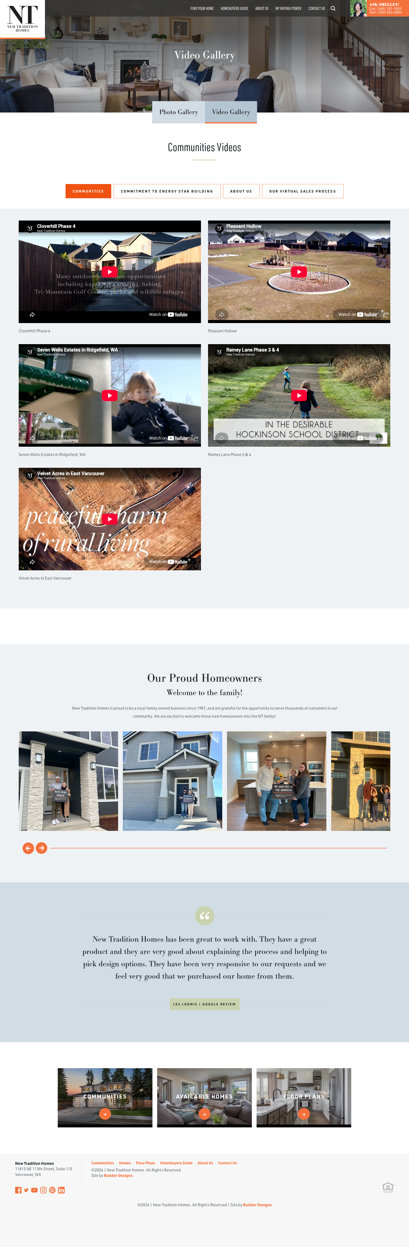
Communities (88, 191)
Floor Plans (145, 1162)
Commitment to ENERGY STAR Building (167, 191)
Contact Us (316, 8)
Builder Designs (118, 1175)
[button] (333, 14)
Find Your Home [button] (202, 8)
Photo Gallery (178, 112)
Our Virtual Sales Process (302, 191)
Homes (125, 1162)
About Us (261, 8)
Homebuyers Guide (234, 8)
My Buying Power (288, 8)
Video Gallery (231, 112)
